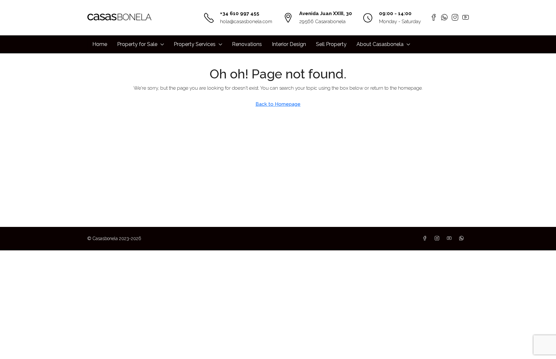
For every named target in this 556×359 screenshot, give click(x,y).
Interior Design (289, 44)
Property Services (195, 44)
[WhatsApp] (462, 238)
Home (99, 44)
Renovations (247, 44)
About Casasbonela (380, 44)
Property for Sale (137, 44)
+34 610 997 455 (239, 13)
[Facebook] (426, 238)
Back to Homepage (278, 104)
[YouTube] (450, 238)
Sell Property (331, 44)
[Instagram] (438, 238)
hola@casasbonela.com (246, 21)
